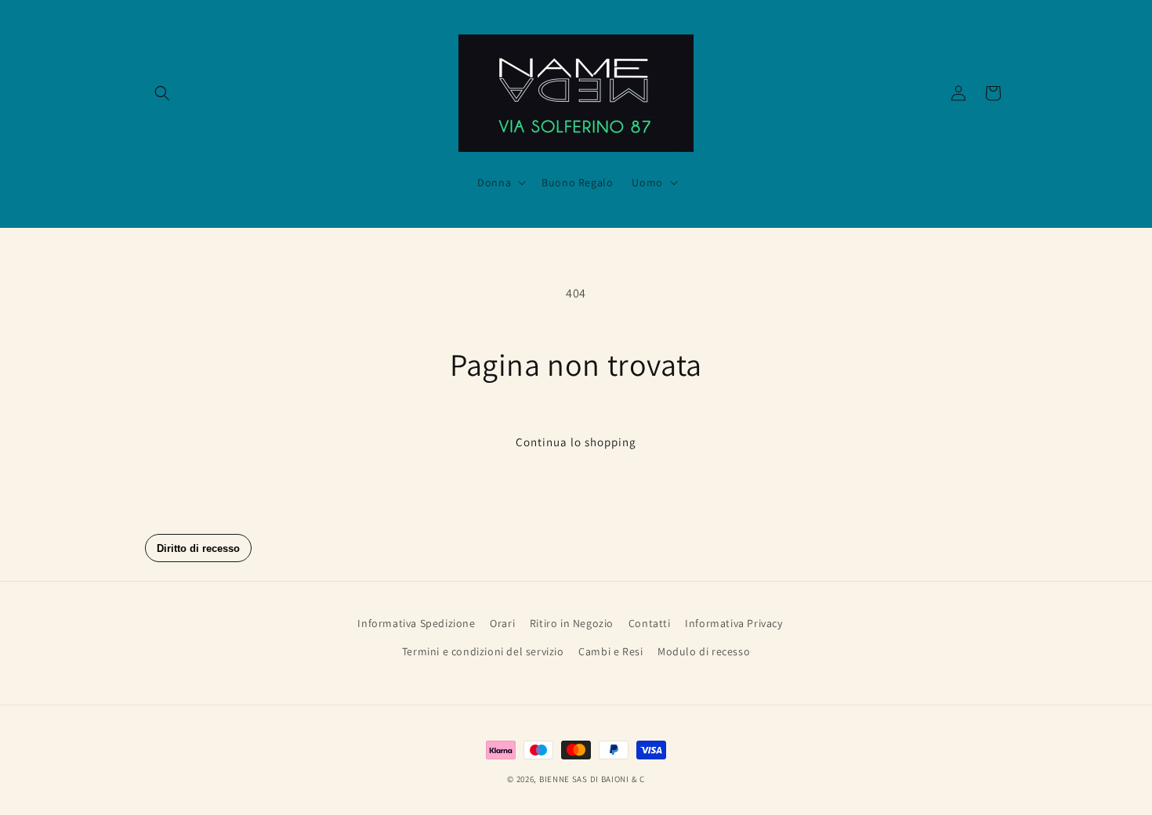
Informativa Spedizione (416, 623)
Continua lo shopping (576, 442)
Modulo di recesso (704, 651)
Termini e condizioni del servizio (483, 651)
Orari (502, 623)
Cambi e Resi (610, 651)
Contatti (650, 623)
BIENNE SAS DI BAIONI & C (592, 779)
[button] (162, 93)
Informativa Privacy (733, 623)
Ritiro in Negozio (572, 623)
